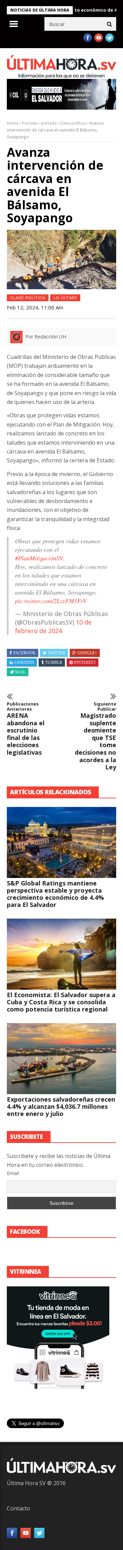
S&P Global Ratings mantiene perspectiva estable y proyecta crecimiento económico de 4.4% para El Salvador (55, 894)
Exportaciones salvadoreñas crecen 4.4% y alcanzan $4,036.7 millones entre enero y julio (61, 1106)
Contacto (18, 1508)
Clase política (73, 123)
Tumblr (53, 662)
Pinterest (85, 662)
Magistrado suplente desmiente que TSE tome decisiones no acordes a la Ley (95, 736)
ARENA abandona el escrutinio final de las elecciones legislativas (25, 728)
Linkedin (24, 662)
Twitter (56, 653)
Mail (20, 672)
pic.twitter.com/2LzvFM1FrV (51, 601)
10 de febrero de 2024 (53, 626)
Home (12, 123)
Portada (30, 123)
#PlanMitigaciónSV (39, 558)
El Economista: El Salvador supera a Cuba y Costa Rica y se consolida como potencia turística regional (61, 1002)
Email (13, 1173)
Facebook (24, 653)
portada (49, 123)
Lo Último (65, 298)
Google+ (87, 653)
